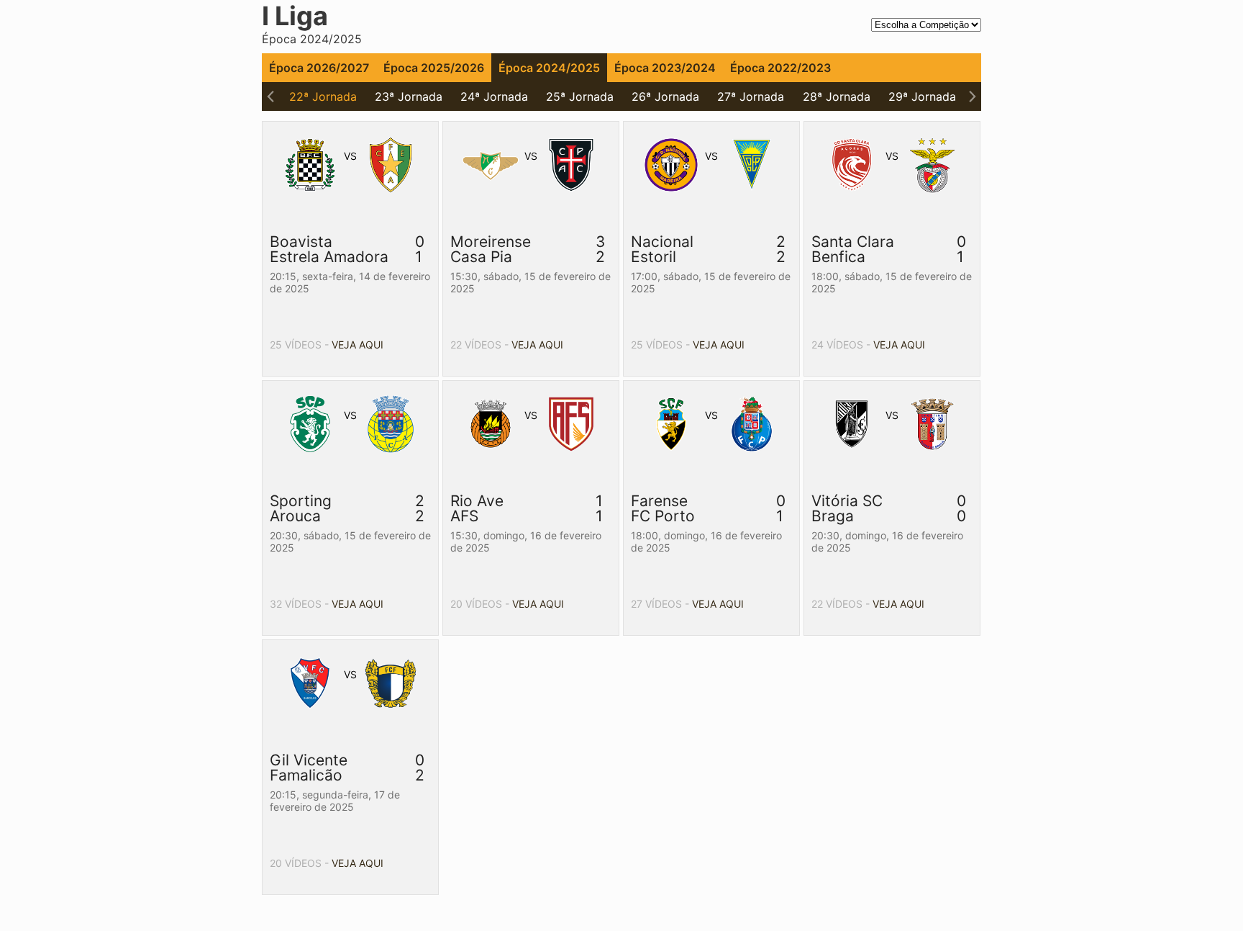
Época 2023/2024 (665, 67)
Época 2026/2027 (319, 67)
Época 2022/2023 (780, 67)
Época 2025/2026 (433, 67)
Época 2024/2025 (549, 67)
